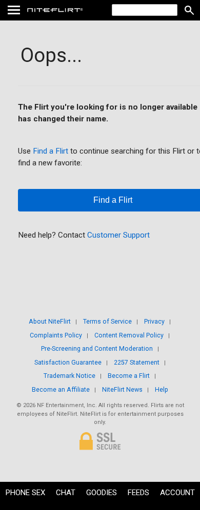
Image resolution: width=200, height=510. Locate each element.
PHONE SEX (25, 492)
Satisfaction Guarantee (68, 362)
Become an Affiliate (61, 389)
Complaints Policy (56, 335)
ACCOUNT (177, 492)
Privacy (154, 321)
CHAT (65, 492)
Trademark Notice (69, 375)
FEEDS (138, 492)
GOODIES (101, 492)
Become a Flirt (129, 375)
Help (161, 389)
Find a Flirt (50, 151)
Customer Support (118, 235)
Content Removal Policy (129, 335)
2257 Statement (136, 362)
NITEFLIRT (78, 10)
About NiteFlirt (50, 321)
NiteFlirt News (122, 389)
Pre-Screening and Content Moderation (97, 348)
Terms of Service (107, 321)
